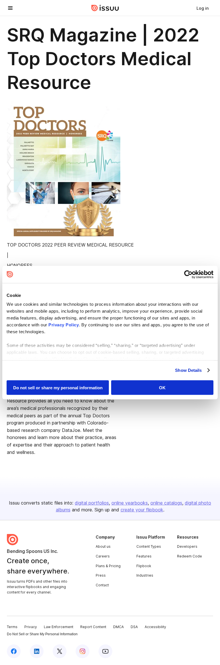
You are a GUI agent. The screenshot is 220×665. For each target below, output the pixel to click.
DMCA (118, 627)
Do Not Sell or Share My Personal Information (42, 634)
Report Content (93, 627)
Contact (102, 585)
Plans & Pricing (108, 566)
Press (101, 575)
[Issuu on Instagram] (82, 651)
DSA (134, 627)
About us (103, 546)
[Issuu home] (105, 8)
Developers (187, 546)
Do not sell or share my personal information (58, 387)
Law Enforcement (58, 627)
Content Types (148, 546)
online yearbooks (129, 503)
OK (162, 387)
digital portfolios (92, 503)
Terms (12, 627)
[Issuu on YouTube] (105, 651)
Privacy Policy (63, 324)
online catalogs (166, 503)
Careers (103, 556)
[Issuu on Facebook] (14, 651)
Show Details (188, 370)
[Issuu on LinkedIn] (37, 651)
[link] (202, 8)
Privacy (30, 627)
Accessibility (155, 627)
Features (144, 556)
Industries (144, 575)
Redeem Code (189, 556)
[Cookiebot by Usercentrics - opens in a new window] (188, 274)
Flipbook (143, 566)
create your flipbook (142, 510)
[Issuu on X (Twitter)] (59, 651)
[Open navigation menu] (10, 8)
